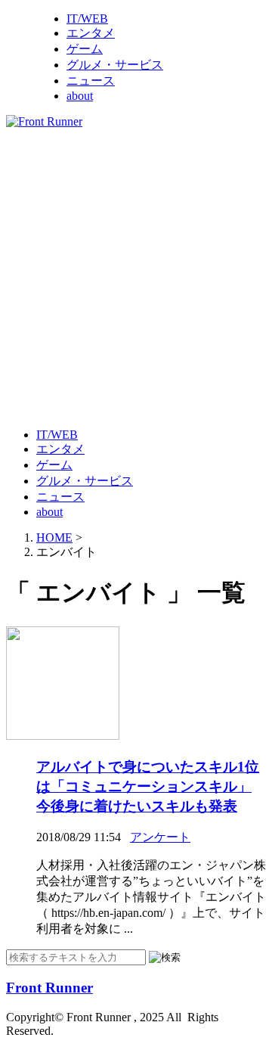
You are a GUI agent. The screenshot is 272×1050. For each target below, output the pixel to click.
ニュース (90, 80)
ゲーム (84, 48)
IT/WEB (87, 18)
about (79, 95)
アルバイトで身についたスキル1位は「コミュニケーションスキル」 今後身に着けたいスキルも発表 (147, 786)
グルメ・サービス (114, 64)
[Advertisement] (136, 277)
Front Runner (49, 988)
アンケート (160, 837)
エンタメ (90, 32)
